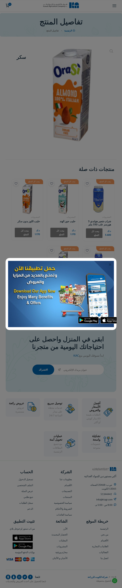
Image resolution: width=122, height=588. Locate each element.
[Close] (110, 264)
